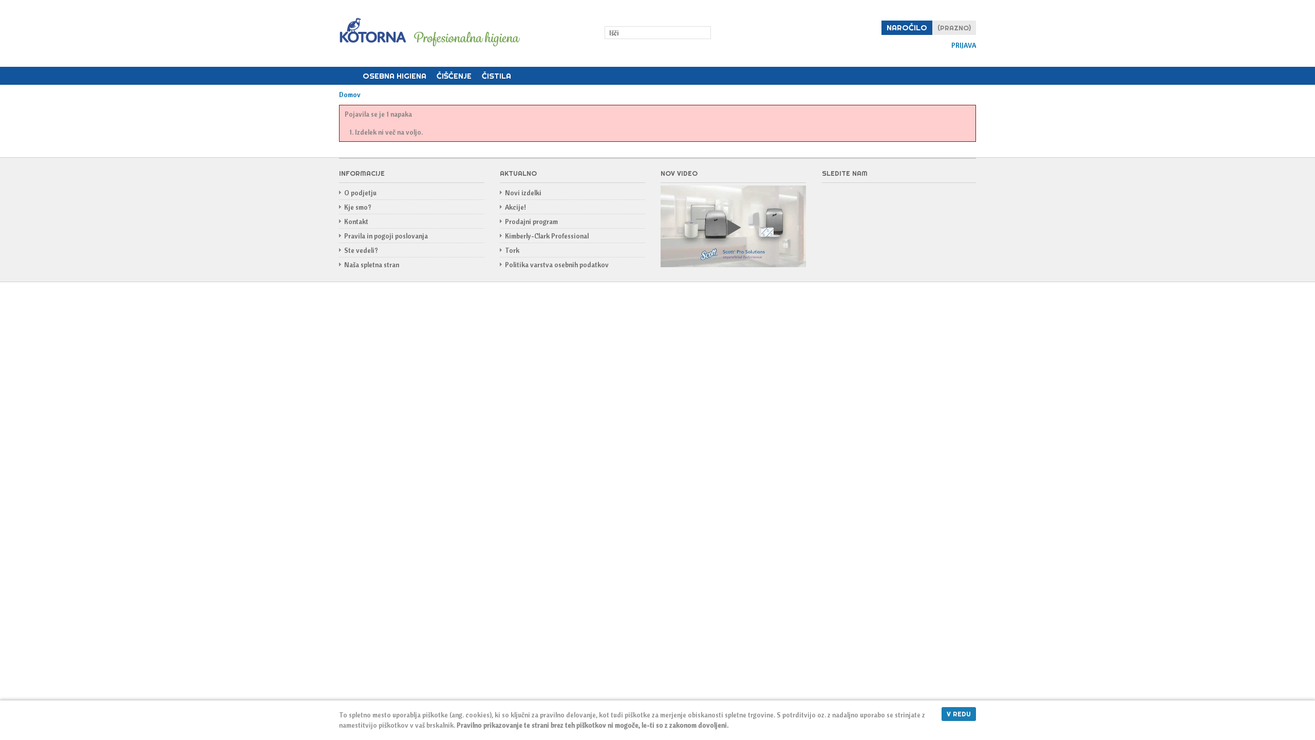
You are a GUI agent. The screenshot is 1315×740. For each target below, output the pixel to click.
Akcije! (515, 207)
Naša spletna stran (371, 265)
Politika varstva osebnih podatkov (557, 265)
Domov (348, 76)
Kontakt (356, 221)
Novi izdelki (523, 193)
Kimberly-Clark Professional (547, 236)
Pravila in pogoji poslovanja (386, 236)
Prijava (963, 45)
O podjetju (360, 193)
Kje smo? (357, 207)
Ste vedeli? (361, 250)
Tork (512, 250)
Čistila (496, 76)
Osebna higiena (394, 76)
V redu (959, 714)
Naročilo (907, 27)
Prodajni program (531, 221)
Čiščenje (454, 76)
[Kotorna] (429, 33)
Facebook (830, 199)
